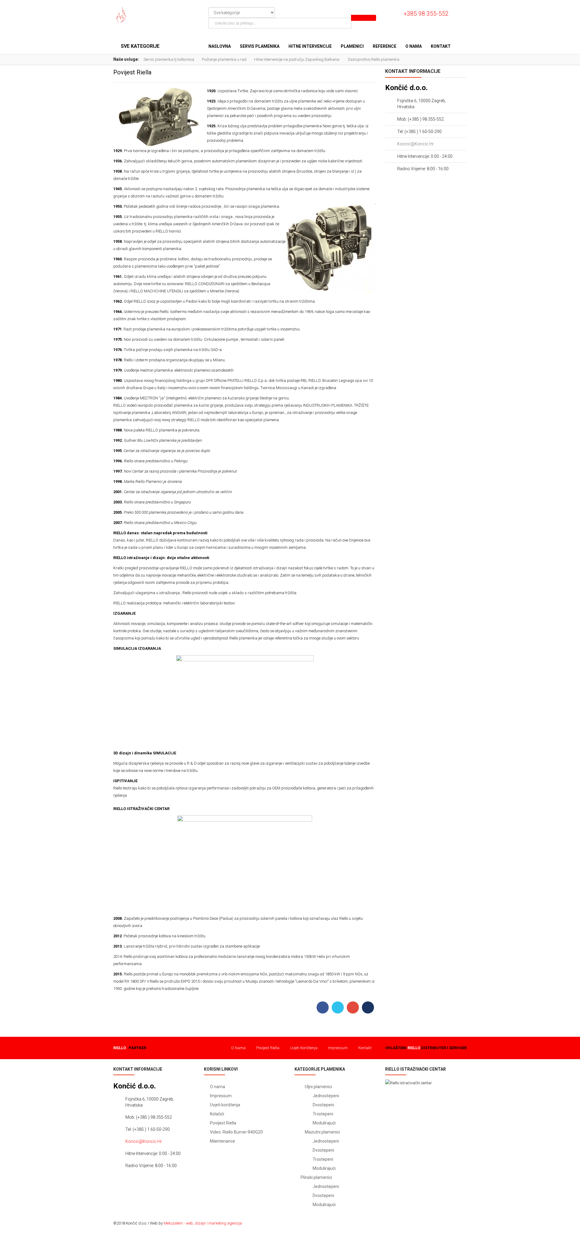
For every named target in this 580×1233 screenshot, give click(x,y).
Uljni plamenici (318, 1086)
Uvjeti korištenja (303, 1048)
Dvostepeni (323, 1104)
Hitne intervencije (310, 46)
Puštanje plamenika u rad (224, 59)
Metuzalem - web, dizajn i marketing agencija (203, 1223)
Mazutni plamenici (322, 1132)
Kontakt (441, 46)
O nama (413, 46)
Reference (384, 46)
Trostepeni (323, 1113)
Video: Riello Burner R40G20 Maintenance (236, 1137)
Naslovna (219, 46)
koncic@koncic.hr (415, 144)
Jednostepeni (326, 1095)
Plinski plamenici (316, 1177)
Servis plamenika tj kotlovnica (168, 59)
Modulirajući (324, 1123)
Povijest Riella (267, 1048)
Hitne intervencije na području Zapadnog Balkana (297, 59)
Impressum (338, 1048)
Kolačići (217, 1113)
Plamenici (352, 46)
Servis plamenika (259, 46)
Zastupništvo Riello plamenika (373, 59)
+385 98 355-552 (426, 13)
